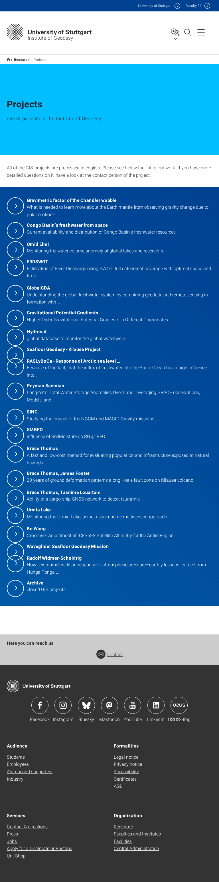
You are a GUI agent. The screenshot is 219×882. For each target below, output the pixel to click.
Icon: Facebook (39, 705)
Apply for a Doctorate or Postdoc (39, 848)
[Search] (188, 32)
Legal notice (126, 757)
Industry (15, 779)
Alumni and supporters (29, 771)
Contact (115, 654)
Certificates (125, 779)
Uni (155, 5)
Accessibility (126, 771)
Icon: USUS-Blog (179, 705)
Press (12, 834)
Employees (18, 764)
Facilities (123, 841)
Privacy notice (128, 764)
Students (16, 757)
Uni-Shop (16, 856)
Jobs (12, 841)
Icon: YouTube (132, 705)
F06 (193, 5)
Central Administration (136, 848)
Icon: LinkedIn (156, 705)
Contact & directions (27, 826)
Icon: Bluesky (86, 705)
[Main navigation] (201, 32)
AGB (118, 786)
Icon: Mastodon (109, 705)
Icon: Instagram (63, 705)
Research (22, 59)
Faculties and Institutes (137, 834)
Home (8, 59)
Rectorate (123, 826)
